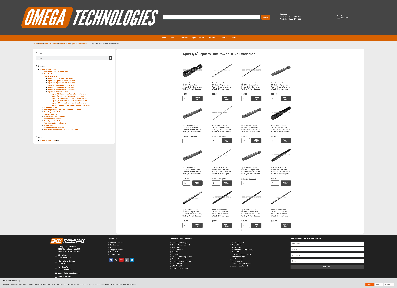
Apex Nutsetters (50, 114)
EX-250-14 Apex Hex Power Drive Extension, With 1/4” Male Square (280, 87)
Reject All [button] (379, 284)
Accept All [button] (370, 284)
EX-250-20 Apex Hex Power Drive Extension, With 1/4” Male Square (192, 171)
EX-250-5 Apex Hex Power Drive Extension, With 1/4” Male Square (221, 214)
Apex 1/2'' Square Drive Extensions (61, 81)
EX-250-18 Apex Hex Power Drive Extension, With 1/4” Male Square (251, 129)
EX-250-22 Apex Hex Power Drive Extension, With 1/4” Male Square (221, 171)
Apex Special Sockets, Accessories (57, 121)
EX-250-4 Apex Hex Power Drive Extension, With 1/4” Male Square (192, 214)
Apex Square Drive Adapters (55, 123)
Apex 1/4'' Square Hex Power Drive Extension (69, 96)
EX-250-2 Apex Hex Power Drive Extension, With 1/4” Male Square (280, 129)
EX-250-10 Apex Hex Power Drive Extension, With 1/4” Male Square (221, 87)
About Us (184, 38)
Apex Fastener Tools (51, 44)
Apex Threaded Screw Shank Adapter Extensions (71, 105)
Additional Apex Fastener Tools (56, 72)
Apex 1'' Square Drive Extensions (60, 78)
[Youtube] (121, 260)
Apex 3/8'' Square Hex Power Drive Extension (69, 101)
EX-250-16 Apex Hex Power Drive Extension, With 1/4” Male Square (221, 129)
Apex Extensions (64, 44)
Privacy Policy (131, 284)
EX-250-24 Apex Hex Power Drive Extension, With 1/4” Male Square (251, 171)
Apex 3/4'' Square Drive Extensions (61, 85)
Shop (172, 38)
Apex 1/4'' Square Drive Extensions (61, 83)
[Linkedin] (132, 260)
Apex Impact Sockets (52, 112)
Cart (234, 38)
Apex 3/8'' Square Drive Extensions (61, 87)
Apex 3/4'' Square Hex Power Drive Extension (69, 98)
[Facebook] (111, 260)
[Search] (110, 58)
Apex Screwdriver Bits (52, 119)
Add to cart (197, 98)
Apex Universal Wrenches (54, 127)
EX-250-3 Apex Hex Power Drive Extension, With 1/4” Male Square (280, 171)
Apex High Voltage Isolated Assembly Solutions (62, 110)
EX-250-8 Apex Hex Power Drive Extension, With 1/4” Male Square (280, 214)
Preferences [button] (389, 284)
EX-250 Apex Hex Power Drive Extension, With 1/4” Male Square (192, 87)
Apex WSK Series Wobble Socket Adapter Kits (61, 130)
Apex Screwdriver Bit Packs (54, 116)
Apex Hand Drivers (51, 107)
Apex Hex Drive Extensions (79, 44)
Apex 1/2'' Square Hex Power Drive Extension (69, 94)
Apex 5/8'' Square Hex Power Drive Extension (69, 103)
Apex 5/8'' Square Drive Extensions (61, 89)
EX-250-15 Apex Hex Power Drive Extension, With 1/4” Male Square (192, 129)
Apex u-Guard (49, 125)
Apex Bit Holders (50, 74)
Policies (212, 38)
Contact (224, 38)
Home (163, 38)
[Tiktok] (127, 260)
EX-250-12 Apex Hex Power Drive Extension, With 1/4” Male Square (251, 87)
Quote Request (198, 38)
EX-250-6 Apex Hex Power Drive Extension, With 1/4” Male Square (251, 214)
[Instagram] (116, 260)
